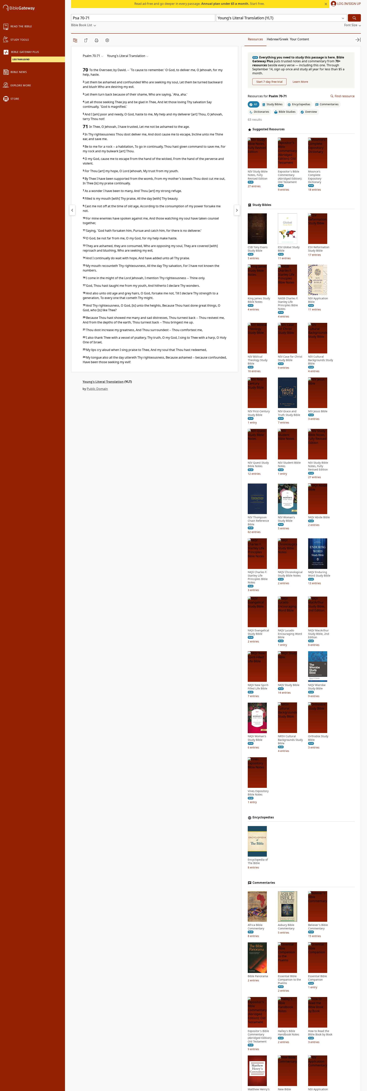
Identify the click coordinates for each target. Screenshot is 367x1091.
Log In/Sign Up (349, 4)
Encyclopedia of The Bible (258, 861)
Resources (255, 39)
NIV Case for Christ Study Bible (290, 358)
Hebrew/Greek (277, 39)
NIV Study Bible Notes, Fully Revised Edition (258, 175)
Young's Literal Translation (103, 382)
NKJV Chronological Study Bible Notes (290, 573)
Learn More (300, 81)
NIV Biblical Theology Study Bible (257, 360)
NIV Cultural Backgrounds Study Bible (320, 360)
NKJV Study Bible (288, 685)
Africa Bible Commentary (256, 926)
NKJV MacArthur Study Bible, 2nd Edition (318, 634)
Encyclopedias (263, 818)
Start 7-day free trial (269, 81)
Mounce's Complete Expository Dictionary (314, 177)
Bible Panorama (258, 976)
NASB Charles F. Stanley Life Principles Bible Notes (288, 304)
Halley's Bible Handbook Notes (288, 1032)
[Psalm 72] (237, 210)
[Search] (354, 18)
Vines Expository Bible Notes (258, 793)
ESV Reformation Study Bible (318, 248)
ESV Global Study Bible (289, 248)
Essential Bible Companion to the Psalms (289, 980)
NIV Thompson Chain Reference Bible (258, 521)
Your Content (299, 39)
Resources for (267, 96)
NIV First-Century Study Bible (259, 413)
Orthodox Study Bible (318, 738)
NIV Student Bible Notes (289, 464)
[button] (345, 4)
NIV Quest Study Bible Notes (258, 464)
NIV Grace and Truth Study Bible (289, 413)
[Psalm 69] (72, 210)
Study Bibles (262, 205)
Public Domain (97, 389)
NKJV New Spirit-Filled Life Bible (258, 687)
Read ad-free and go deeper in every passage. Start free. (199, 4)
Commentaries (264, 883)
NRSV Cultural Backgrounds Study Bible (290, 740)
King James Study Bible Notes (259, 300)
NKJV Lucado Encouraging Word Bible (290, 634)
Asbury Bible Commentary (286, 926)
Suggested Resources (269, 129)
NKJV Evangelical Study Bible (258, 632)
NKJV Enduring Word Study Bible (319, 573)
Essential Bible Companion (317, 978)
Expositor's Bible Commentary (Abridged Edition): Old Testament (290, 177)
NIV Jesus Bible (317, 411)
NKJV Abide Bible (319, 517)
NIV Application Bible (318, 300)
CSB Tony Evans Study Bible (258, 248)
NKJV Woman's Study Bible (257, 738)
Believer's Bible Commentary (318, 926)
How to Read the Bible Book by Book (320, 1032)
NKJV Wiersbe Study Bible (317, 687)
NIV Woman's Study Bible (286, 519)
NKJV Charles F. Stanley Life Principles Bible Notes (258, 577)
